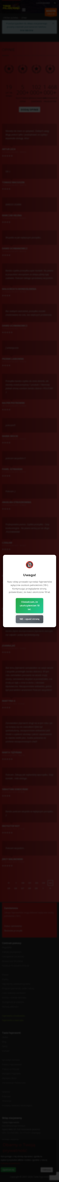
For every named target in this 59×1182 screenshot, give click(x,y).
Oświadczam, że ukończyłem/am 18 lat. (29, 605)
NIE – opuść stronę (29, 619)
